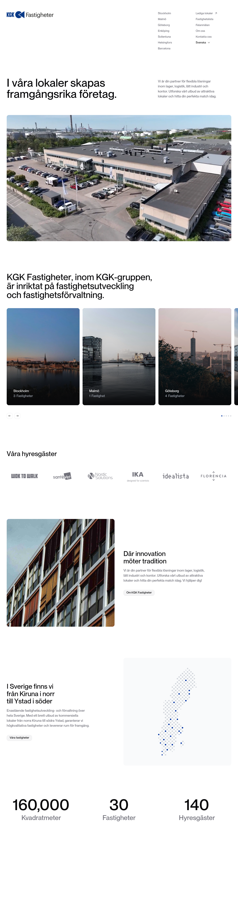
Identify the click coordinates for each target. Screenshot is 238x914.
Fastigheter (99, 896)
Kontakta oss (130, 896)
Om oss (114, 896)
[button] (203, 42)
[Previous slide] (10, 416)
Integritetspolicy (151, 896)
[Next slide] (17, 416)
